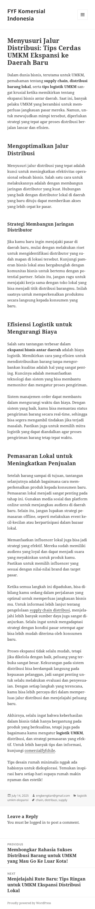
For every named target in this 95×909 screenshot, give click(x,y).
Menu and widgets (83, 19)
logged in (38, 822)
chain (39, 800)
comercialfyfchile (40, 750)
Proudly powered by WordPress (29, 903)
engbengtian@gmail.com (53, 795)
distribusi (51, 800)
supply (62, 800)
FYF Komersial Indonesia (26, 14)
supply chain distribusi (50, 610)
